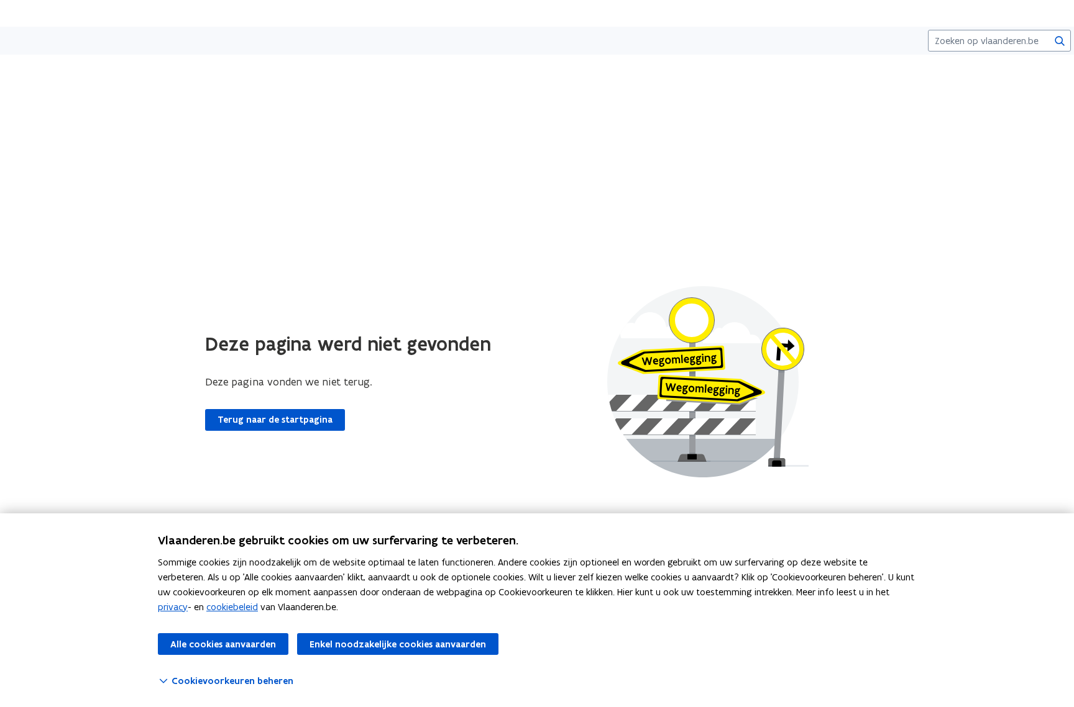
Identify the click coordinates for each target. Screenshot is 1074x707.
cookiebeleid (232, 607)
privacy (173, 607)
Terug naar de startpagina (275, 419)
